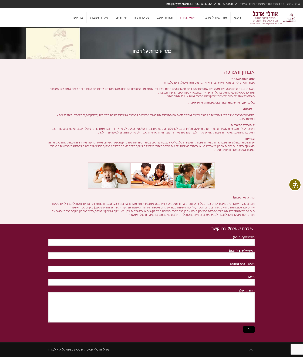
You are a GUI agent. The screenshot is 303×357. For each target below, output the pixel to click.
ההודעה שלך (246, 290)
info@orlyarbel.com (178, 4)
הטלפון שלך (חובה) (242, 264)
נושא (251, 277)
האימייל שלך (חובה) (242, 250)
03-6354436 (226, 4)
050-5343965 (204, 4)
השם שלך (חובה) (244, 237)
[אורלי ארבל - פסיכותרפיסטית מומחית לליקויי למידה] (273, 17)
